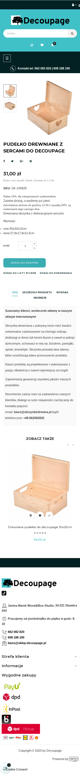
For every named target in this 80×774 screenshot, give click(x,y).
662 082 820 (43, 68)
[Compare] (32, 45)
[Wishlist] (42, 45)
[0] (52, 45)
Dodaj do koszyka (24, 262)
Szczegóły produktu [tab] (37, 292)
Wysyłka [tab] (62, 292)
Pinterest (31, 161)
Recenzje (40, 297)
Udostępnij (4, 161)
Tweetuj (12, 161)
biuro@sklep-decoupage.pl (27, 643)
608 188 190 (61, 68)
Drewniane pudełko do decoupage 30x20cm (40, 527)
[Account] (74, 4)
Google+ (21, 161)
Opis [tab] (15, 292)
